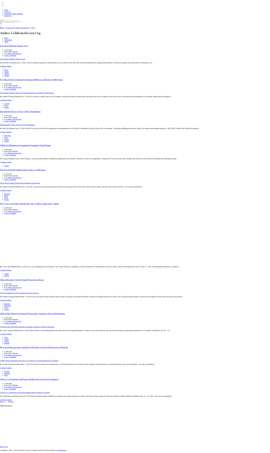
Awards (6, 104)
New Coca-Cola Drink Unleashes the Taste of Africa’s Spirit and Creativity (29, 204)
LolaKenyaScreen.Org (13, 54)
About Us (7, 12)
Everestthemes (61, 450)
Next (12, 402)
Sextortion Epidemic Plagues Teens (14, 46)
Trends (6, 72)
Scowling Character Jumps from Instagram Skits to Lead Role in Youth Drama (31, 80)
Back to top (4, 447)
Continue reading (5, 66)
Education (7, 136)
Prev (1, 402)
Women (6, 76)
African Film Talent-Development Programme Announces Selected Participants (32, 313)
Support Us (8, 16)
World (6, 42)
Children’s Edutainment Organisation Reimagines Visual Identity (25, 145)
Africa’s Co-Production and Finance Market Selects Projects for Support (29, 379)
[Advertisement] (63, 427)
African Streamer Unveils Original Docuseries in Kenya (22, 280)
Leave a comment (10, 55)
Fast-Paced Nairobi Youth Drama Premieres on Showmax (23, 170)
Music (6, 196)
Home (6, 10)
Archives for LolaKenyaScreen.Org (18, 28)
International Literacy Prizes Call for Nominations (20, 111)
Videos (6, 74)
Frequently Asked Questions (13, 14)
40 (9, 402)
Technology (8, 40)
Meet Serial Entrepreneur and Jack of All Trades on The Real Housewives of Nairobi (34, 347)
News (6, 38)
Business (7, 194)
